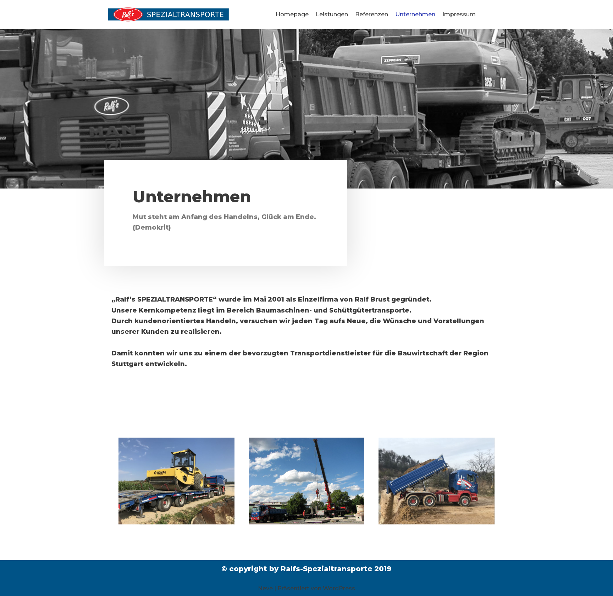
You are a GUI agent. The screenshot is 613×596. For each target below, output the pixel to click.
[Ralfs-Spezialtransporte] (168, 14)
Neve (265, 588)
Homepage (292, 14)
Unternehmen (415, 14)
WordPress (339, 588)
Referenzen (371, 14)
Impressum (459, 14)
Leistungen (332, 14)
